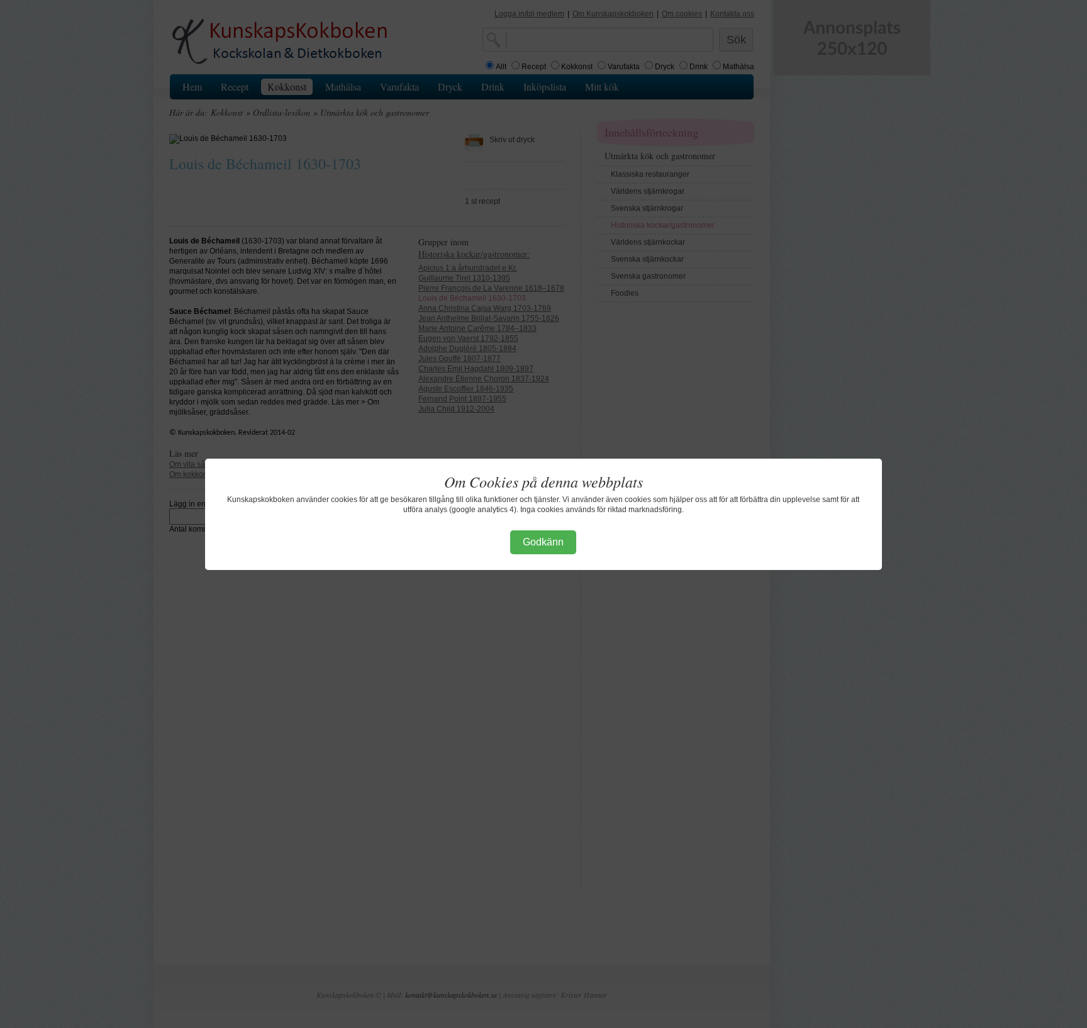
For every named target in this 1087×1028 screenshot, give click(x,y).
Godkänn (543, 542)
